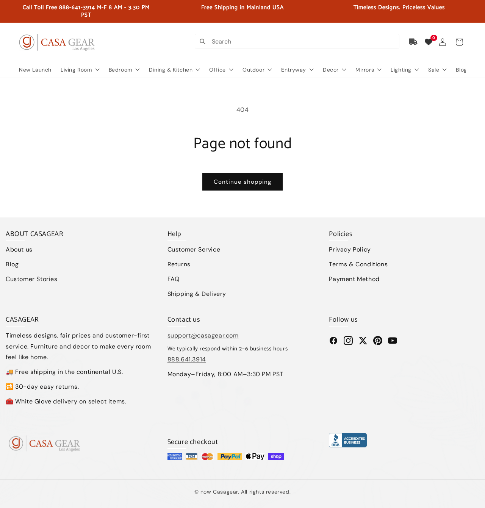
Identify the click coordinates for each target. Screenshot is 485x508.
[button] (459, 42)
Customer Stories (32, 279)
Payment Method (354, 279)
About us (19, 249)
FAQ (173, 279)
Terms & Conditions (358, 264)
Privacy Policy (350, 249)
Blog (12, 264)
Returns (179, 264)
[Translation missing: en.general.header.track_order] (413, 42)
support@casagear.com (203, 335)
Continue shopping (242, 182)
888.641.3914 (186, 359)
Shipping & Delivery (196, 294)
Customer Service (194, 249)
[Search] (202, 41)
